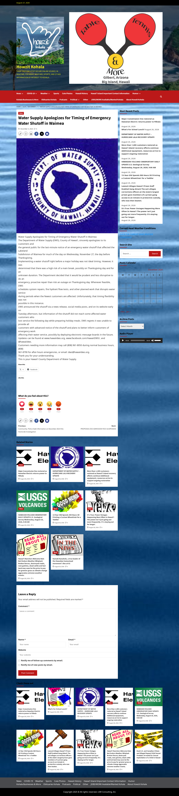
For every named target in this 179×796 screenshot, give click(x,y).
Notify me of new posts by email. (37, 665)
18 (135, 296)
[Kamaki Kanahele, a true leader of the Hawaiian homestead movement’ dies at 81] (67, 545)
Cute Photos (67, 93)
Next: (98, 427)
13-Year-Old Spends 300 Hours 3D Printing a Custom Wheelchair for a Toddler (67, 517)
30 (123, 306)
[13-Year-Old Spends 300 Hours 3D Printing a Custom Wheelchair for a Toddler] (67, 501)
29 (159, 301)
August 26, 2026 (25, 479)
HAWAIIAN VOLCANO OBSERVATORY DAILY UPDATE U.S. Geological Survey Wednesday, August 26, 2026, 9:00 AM (32, 518)
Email (71, 639)
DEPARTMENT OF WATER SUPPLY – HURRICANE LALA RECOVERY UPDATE (66, 473)
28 (153, 301)
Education (52, 703)
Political (73, 99)
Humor (135, 93)
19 (141, 296)
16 (123, 296)
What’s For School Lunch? (133, 129)
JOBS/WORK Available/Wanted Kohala (107, 99)
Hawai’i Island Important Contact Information (110, 93)
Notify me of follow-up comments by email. (42, 660)
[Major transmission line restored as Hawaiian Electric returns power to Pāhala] (32, 457)
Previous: (40, 429)
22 (159, 296)
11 (135, 291)
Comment (23, 606)
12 (141, 291)
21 (153, 296)
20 (147, 296)
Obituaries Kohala (49, 99)
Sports (56, 93)
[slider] (158, 340)
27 (147, 301)
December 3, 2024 (26, 129)
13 (147, 291)
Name (22, 639)
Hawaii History (81, 93)
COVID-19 (31, 93)
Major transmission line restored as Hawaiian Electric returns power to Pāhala (32, 473)
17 (129, 296)
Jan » (128, 311)
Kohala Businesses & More (27, 99)
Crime (139, 745)
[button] (161, 96)
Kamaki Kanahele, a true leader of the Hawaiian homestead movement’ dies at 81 (66, 561)
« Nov (122, 311)
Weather (44, 93)
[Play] (123, 340)
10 (129, 291)
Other (85, 99)
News (18, 93)
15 (159, 291)
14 (153, 291)
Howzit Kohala (30, 67)
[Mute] (152, 340)
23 (123, 301)
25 (135, 301)
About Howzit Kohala (135, 99)
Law (50, 745)
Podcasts (63, 99)
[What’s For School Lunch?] (60, 697)
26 (141, 301)
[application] (141, 340)
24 (129, 301)
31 (129, 306)
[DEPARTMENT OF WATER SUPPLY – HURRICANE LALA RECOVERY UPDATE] (67, 457)
